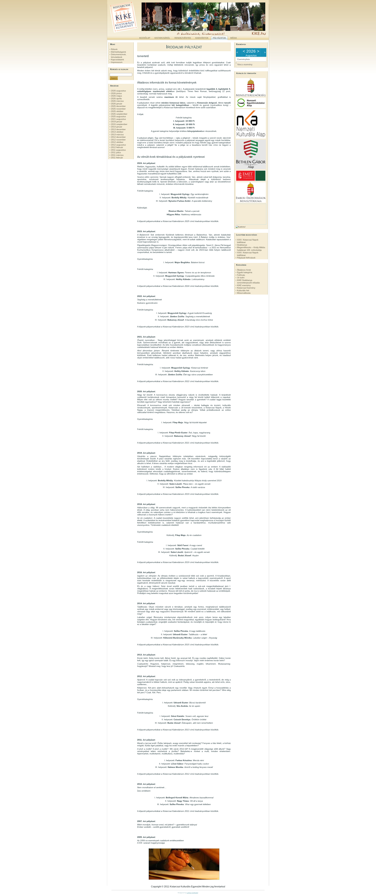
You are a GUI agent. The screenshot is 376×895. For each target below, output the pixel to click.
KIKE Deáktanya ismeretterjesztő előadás (248, 281)
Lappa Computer (192, 893)
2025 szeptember (119, 114)
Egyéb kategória (244, 272)
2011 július (116, 152)
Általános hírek (244, 270)
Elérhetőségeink (118, 52)
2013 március (117, 134)
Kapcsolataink (117, 59)
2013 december (118, 129)
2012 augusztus (118, 145)
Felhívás (241, 275)
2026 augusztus (118, 91)
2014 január (116, 127)
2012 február (117, 147)
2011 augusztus (118, 150)
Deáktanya (242, 245)
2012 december (118, 137)
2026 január (116, 103)
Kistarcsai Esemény (246, 288)
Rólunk (114, 49)
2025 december (118, 106)
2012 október (117, 142)
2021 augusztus (118, 119)
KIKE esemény (244, 285)
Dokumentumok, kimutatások (118, 55)
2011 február (117, 157)
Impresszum (116, 62)
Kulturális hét (243, 290)
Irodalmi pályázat (184, 46)
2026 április (116, 98)
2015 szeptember (119, 124)
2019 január (116, 121)
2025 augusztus (118, 116)
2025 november (118, 109)
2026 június (116, 93)
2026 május (116, 96)
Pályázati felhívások (246, 257)
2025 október (117, 111)
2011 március (117, 155)
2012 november (118, 139)
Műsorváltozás (244, 293)
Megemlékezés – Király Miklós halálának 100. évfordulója (251, 248)
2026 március (117, 101)
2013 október (117, 132)
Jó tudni (240, 277)
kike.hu (131, 32)
